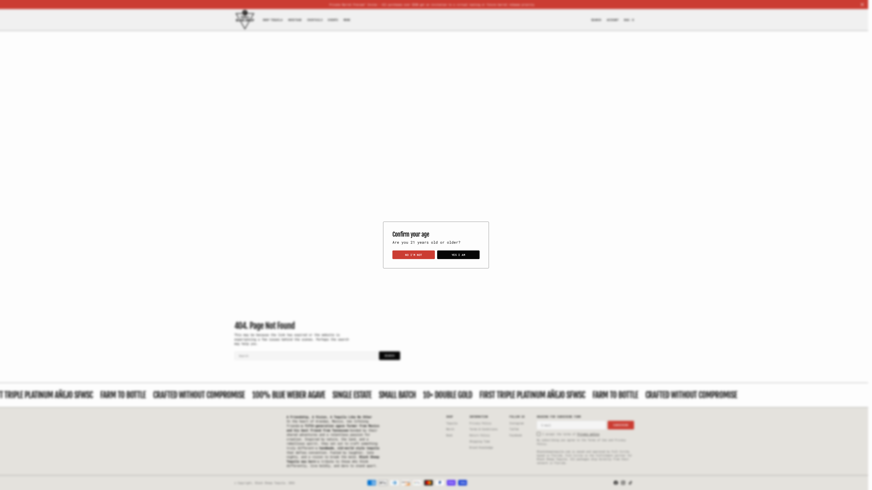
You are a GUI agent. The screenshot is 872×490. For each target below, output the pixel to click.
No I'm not (413, 255)
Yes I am (458, 255)
